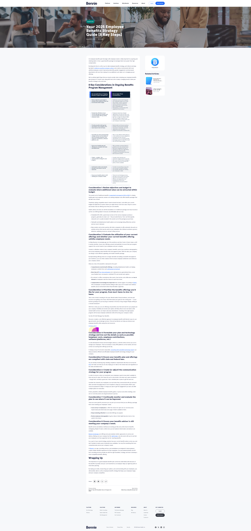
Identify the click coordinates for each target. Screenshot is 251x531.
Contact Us (146, 517)
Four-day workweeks (104, 272)
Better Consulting (103, 510)
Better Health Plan (103, 512)
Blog (132, 510)
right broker (115, 436)
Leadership (146, 512)
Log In (151, 3)
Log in (160, 511)
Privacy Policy (120, 527)
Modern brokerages (94, 434)
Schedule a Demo (93, 325)
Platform (107, 3)
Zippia (134, 282)
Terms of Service (109, 527)
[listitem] (155, 527)
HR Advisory (133, 512)
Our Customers (118, 515)
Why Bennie (125, 3)
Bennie (92, 448)
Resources (135, 3)
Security (128, 527)
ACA (90, 364)
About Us (145, 510)
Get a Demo (160, 515)
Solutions (116, 3)
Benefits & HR (90, 21)
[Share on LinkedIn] (94, 481)
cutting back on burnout (113, 269)
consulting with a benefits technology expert (122, 349)
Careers (145, 515)
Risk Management (103, 515)
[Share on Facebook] (98, 481)
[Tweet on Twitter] (102, 481)
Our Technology (89, 510)
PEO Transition (118, 512)
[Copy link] (106, 481)
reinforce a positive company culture (104, 68)
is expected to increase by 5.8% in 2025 (119, 195)
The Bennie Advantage (119, 510)
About (143, 3)
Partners (88, 512)
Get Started (160, 3)
